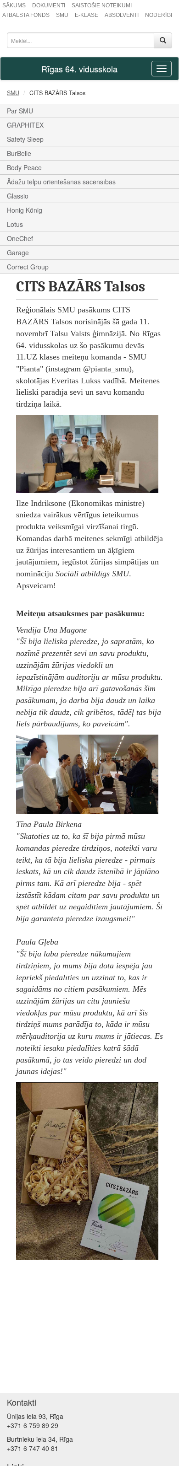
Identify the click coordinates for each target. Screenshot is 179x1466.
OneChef (20, 238)
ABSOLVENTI (122, 15)
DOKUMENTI (48, 5)
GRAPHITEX (25, 124)
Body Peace (24, 167)
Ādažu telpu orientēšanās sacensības (61, 181)
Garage (18, 252)
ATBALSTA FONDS (26, 15)
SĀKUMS (14, 5)
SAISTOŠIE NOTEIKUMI (102, 5)
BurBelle (19, 153)
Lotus (15, 224)
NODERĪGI (158, 15)
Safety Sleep (25, 139)
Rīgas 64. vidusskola (79, 69)
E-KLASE (86, 15)
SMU (62, 15)
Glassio (17, 195)
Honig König (24, 210)
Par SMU (20, 110)
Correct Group (28, 266)
